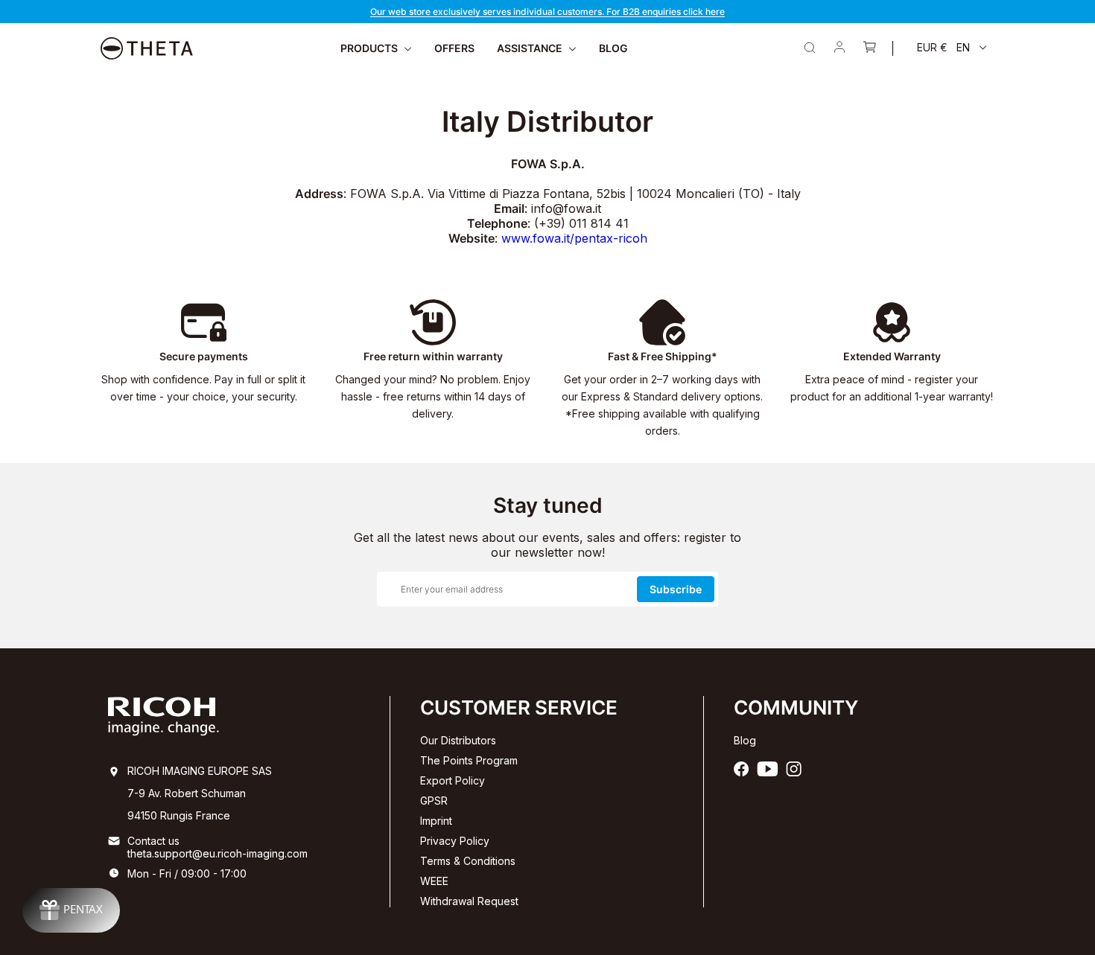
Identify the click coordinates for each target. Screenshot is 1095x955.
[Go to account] (839, 48)
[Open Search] (809, 47)
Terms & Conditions (467, 861)
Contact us (153, 840)
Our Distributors (458, 740)
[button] (952, 47)
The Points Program (469, 760)
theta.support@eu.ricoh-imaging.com (217, 853)
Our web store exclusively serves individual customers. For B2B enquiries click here (547, 11)
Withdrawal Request (469, 901)
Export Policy (452, 780)
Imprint (436, 820)
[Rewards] (71, 910)
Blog (745, 740)
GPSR (434, 800)
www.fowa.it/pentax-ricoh (574, 238)
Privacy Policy (454, 840)
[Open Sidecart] (869, 48)
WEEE (434, 881)
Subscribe (676, 589)
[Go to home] (147, 48)
